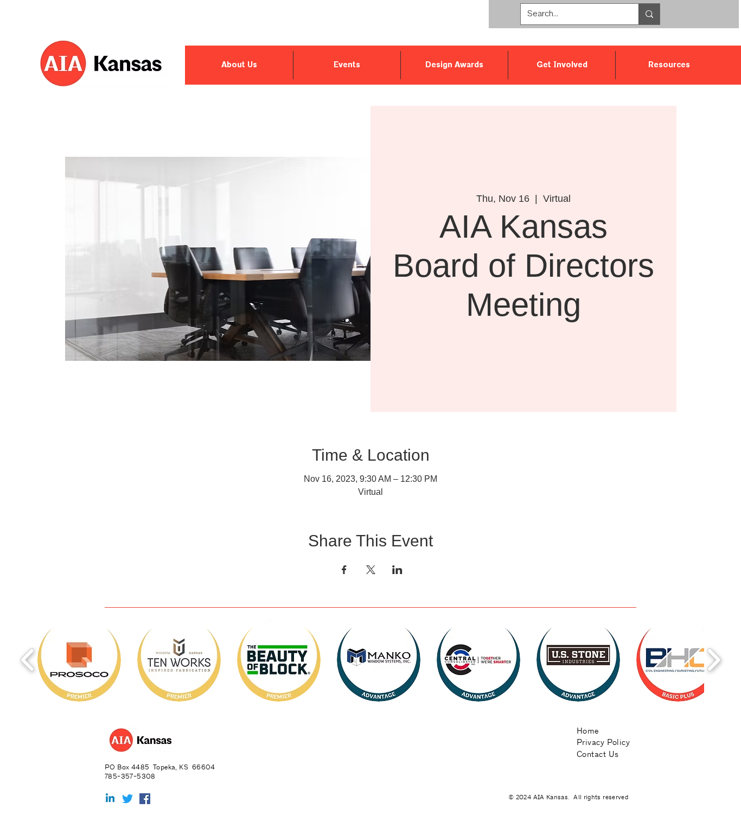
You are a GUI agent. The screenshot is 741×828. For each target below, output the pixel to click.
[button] (239, 65)
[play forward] (713, 659)
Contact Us (598, 754)
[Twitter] (127, 798)
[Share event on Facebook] (344, 569)
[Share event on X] (371, 569)
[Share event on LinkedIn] (397, 569)
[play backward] (28, 659)
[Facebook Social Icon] (144, 798)
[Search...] (649, 14)
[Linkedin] (110, 798)
